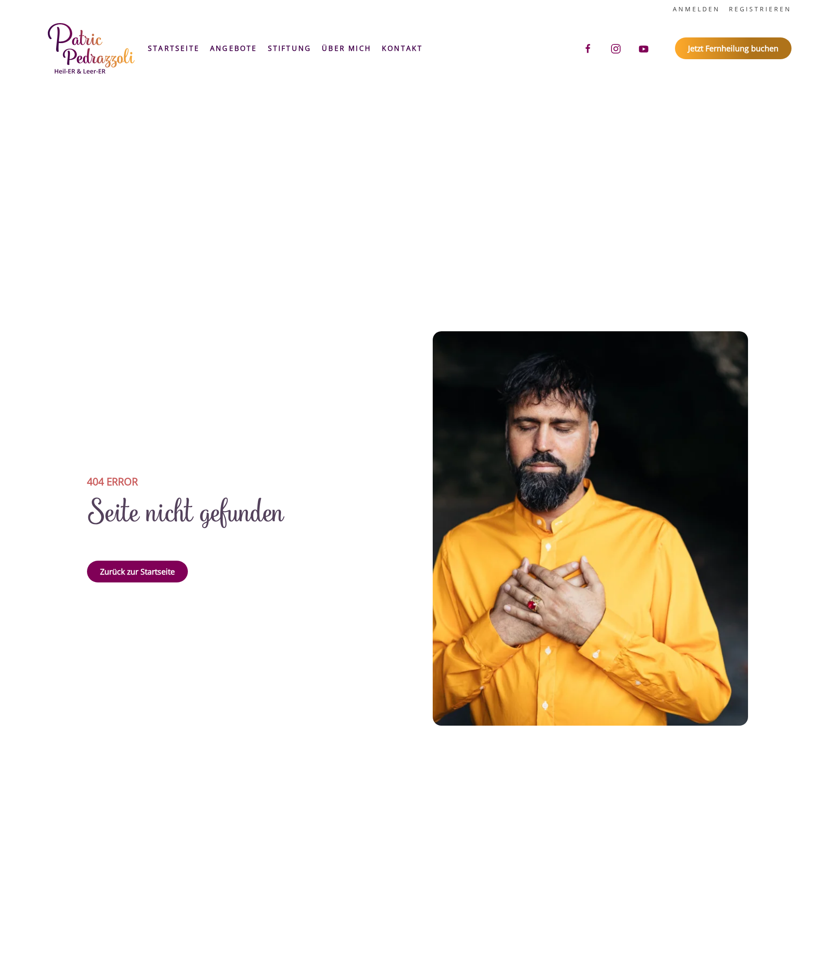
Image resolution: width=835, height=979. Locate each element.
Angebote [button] (233, 48)
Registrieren (760, 9)
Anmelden (696, 9)
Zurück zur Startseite (137, 571)
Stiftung (290, 48)
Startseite (174, 48)
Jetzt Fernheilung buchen (733, 48)
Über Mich (346, 48)
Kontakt (402, 48)
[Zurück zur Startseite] (91, 48)
